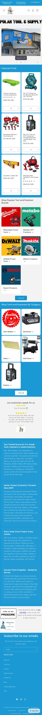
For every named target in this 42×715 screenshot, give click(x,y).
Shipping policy (12, 710)
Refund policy (34, 707)
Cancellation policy (28, 713)
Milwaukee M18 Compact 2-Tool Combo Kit (30, 177)
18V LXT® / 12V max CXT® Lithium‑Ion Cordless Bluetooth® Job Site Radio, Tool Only (29, 138)
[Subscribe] (36, 649)
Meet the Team (8, 673)
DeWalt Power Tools (9, 260)
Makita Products (30, 259)
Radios (6, 385)
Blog (5, 682)
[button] (4, 10)
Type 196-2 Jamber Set (10, 176)
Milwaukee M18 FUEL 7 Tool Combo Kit (10, 135)
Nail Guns (27, 358)
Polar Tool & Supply (13, 707)
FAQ (5, 691)
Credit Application (10, 687)
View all (21, 298)
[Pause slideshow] (38, 62)
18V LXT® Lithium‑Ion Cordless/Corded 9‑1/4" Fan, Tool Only (30, 95)
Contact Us (7, 678)
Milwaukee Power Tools (10, 231)
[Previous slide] (17, 62)
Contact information (16, 713)
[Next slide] (25, 62)
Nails (5, 358)
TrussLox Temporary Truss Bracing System (10, 94)
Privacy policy (21, 710)
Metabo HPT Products (28, 231)
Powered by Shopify (24, 707)
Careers (6, 669)
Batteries (27, 332)
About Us (7, 660)
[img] (21, 405)
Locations (7, 664)
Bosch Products (10, 288)
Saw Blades (8, 332)
